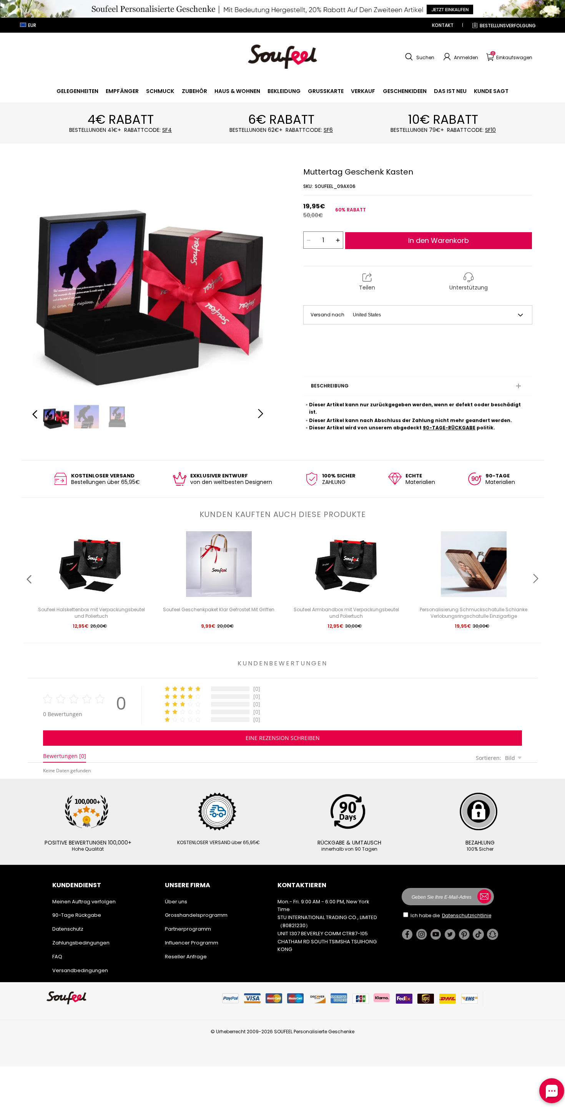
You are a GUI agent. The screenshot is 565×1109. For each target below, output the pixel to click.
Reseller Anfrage (186, 956)
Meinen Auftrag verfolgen (84, 901)
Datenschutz (67, 929)
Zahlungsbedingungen (81, 942)
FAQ (57, 956)
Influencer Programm (191, 942)
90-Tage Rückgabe (76, 915)
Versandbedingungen (80, 970)
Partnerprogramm (188, 929)
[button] (418, 57)
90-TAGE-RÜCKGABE (449, 427)
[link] (77, 91)
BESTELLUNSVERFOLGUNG (508, 25)
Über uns (176, 901)
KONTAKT (443, 25)
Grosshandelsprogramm (196, 915)
